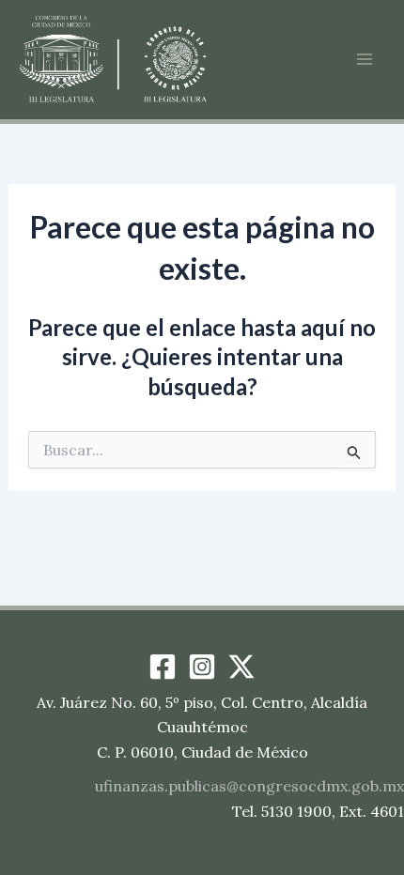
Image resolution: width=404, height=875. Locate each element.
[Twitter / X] (241, 666)
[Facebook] (162, 666)
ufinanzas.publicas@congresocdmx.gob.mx (249, 785)
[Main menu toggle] (364, 59)
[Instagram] (202, 666)
